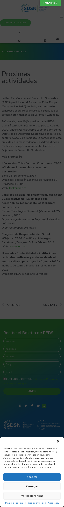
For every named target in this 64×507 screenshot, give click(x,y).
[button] (58, 442)
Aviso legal (53, 503)
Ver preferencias (32, 495)
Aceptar (32, 477)
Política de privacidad (35, 503)
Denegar (32, 486)
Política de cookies (14, 503)
